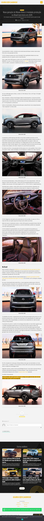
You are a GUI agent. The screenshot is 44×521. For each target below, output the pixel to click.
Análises (18, 502)
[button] (41, 2)
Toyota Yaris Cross (23, 372)
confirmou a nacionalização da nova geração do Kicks (27, 269)
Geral (18, 506)
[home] (9, 2)
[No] (42, 518)
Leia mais (22, 488)
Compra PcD (18, 504)
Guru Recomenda (25, 502)
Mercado (25, 504)
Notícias (4, 449)
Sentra (26, 61)
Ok (22, 519)
